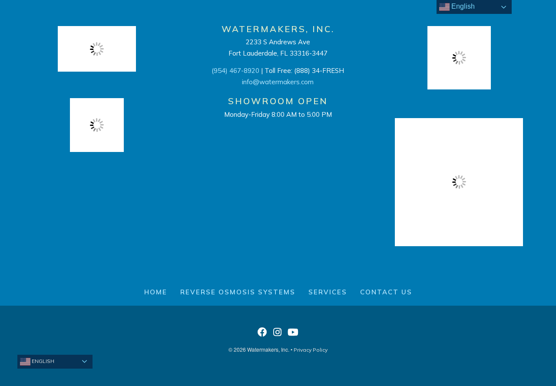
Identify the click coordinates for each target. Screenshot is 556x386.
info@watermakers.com (278, 82)
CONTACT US (386, 292)
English (42, 361)
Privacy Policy (311, 349)
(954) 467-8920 (235, 70)
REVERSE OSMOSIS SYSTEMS (237, 292)
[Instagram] (277, 334)
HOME (155, 292)
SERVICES (327, 292)
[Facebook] (262, 334)
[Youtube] (293, 334)
